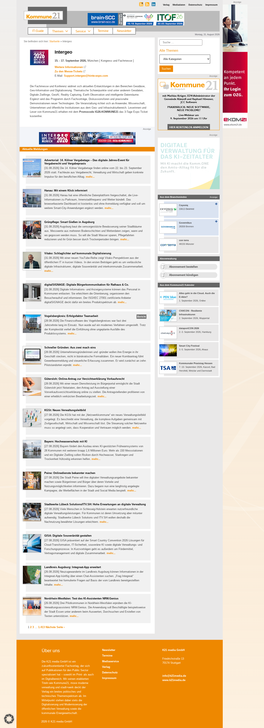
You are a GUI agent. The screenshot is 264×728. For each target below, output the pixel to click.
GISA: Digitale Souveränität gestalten (68, 535)
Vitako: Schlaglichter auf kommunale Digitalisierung (77, 253)
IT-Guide (38, 31)
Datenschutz (110, 672)
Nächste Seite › (55, 627)
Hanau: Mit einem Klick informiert (65, 190)
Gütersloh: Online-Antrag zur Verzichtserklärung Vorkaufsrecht (84, 378)
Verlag (106, 666)
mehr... (90, 176)
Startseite (54, 41)
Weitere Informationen (69, 67)
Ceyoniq (183, 205)
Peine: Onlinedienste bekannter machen (69, 473)
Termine (103, 31)
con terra (184, 240)
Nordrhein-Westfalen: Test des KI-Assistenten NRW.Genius (81, 598)
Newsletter (124, 31)
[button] (9, 719)
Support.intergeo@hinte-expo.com (86, 75)
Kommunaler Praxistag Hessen (195, 363)
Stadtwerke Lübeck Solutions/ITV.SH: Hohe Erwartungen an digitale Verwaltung (95, 504)
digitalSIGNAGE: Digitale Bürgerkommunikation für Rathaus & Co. (86, 284)
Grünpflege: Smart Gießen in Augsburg (69, 222)
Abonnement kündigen (183, 275)
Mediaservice (110, 661)
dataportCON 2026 (189, 328)
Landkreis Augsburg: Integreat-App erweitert (72, 567)
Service (80, 31)
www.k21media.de (173, 680)
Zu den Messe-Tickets (68, 71)
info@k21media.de (174, 675)
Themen (57, 31)
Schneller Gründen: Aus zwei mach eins (70, 347)
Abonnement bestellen (183, 266)
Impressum (109, 678)
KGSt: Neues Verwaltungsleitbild (65, 410)
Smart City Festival (189, 346)
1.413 (41, 627)
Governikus (185, 223)
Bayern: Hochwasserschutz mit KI (65, 441)
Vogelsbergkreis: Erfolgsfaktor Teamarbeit (71, 316)
